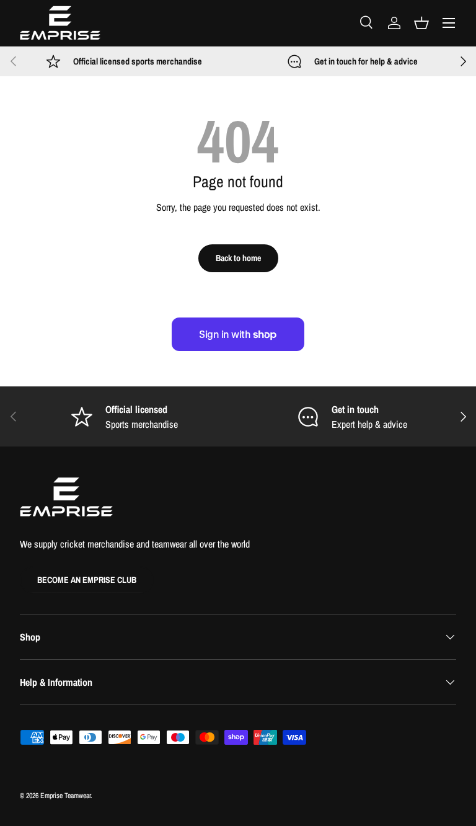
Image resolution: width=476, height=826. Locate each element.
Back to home (238, 258)
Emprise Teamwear (65, 796)
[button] (421, 23)
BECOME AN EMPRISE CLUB (86, 579)
